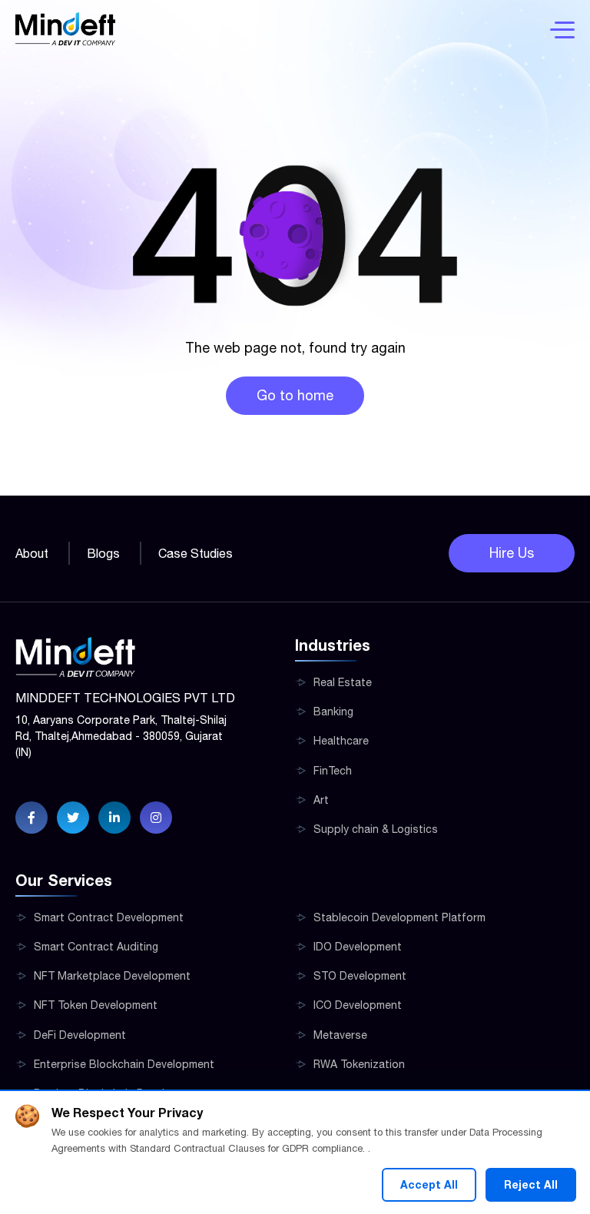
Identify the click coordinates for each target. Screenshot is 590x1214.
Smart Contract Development (109, 917)
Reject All (531, 1184)
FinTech (332, 771)
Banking (333, 711)
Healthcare (341, 741)
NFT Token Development (95, 1005)
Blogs (103, 553)
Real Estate (342, 682)
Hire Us (511, 553)
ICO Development (357, 1005)
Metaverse (340, 1035)
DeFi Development (80, 1035)
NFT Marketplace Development (112, 976)
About (31, 553)
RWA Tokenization (359, 1064)
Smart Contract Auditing (96, 946)
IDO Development (357, 946)
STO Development (359, 976)
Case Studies (195, 553)
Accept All (429, 1184)
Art (321, 800)
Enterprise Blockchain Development (124, 1064)
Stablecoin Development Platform (399, 917)
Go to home (295, 395)
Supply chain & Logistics (375, 829)
